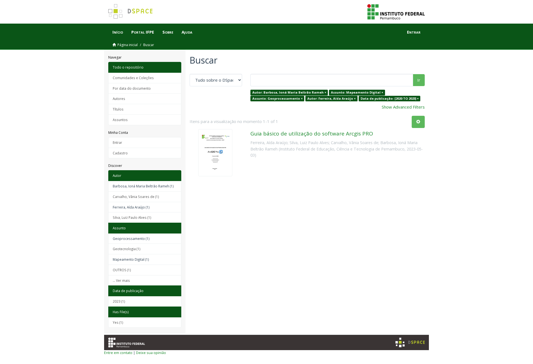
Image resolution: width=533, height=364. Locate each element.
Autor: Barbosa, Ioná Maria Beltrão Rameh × (289, 92)
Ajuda (187, 32)
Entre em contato (118, 352)
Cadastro (120, 153)
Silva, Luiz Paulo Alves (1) (132, 217)
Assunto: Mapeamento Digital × (357, 92)
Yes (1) (118, 322)
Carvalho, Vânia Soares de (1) (136, 196)
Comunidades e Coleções (133, 78)
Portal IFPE (142, 32)
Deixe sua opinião (151, 352)
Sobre (167, 32)
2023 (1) (119, 301)
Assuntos (120, 119)
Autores (119, 98)
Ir (418, 80)
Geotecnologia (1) (126, 249)
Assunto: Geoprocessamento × (277, 98)
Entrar (117, 142)
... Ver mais (121, 280)
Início (117, 32)
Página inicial (127, 44)
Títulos (118, 109)
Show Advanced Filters (403, 107)
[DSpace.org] (410, 342)
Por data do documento (132, 88)
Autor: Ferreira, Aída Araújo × (331, 98)
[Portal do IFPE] (396, 11)
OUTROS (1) (122, 270)
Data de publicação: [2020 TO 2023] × (390, 98)
